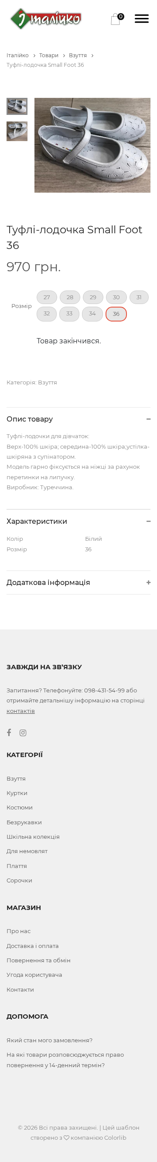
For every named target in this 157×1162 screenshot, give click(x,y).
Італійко (18, 55)
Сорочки (19, 880)
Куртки (17, 792)
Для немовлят (27, 850)
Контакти (20, 989)
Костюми (20, 807)
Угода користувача (34, 974)
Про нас (19, 930)
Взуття (78, 55)
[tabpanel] (92, 145)
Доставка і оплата (33, 945)
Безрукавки (24, 822)
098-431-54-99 (104, 690)
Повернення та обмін (39, 960)
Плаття (17, 865)
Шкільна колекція (33, 836)
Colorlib (115, 1137)
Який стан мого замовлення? (49, 1040)
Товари (49, 55)
